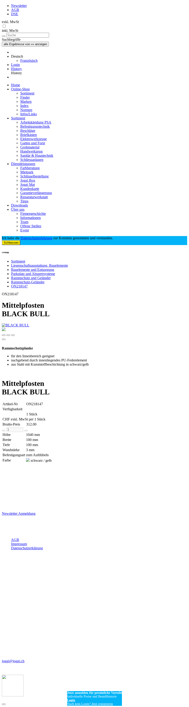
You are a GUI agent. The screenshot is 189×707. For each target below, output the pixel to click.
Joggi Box (27, 180)
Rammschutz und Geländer (31, 278)
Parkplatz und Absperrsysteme (33, 274)
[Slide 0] (4, 335)
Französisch (29, 60)
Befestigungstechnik (35, 126)
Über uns (17, 209)
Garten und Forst (32, 143)
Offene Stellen (30, 226)
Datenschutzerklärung (36, 238)
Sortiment (27, 93)
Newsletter (19, 6)
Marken (26, 102)
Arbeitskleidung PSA (35, 122)
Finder (25, 97)
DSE (14, 14)
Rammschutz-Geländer (27, 282)
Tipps (24, 201)
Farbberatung (30, 168)
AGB (15, 10)
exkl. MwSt (10, 22)
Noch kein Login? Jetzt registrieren (90, 704)
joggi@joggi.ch (13, 661)
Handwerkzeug (31, 151)
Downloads (19, 205)
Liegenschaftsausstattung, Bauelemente (39, 265)
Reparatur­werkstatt (34, 197)
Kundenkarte (29, 189)
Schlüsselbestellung (34, 176)
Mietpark (26, 172)
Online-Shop (20, 89)
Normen (26, 110)
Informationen (30, 218)
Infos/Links (28, 114)
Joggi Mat (27, 184)
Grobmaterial (29, 147)
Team (24, 222)
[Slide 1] (8, 335)
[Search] (4, 36)
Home (15, 85)
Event (24, 230)
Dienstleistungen (23, 164)
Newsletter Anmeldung (18, 513)
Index (24, 106)
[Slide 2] (13, 335)
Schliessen (11, 242)
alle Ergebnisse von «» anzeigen (25, 44)
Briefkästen (28, 135)
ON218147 (19, 286)
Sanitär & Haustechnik (36, 155)
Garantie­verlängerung (36, 193)
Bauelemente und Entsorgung (32, 270)
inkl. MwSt (10, 31)
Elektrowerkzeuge (33, 139)
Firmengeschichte (33, 214)
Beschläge (27, 131)
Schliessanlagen (31, 160)
